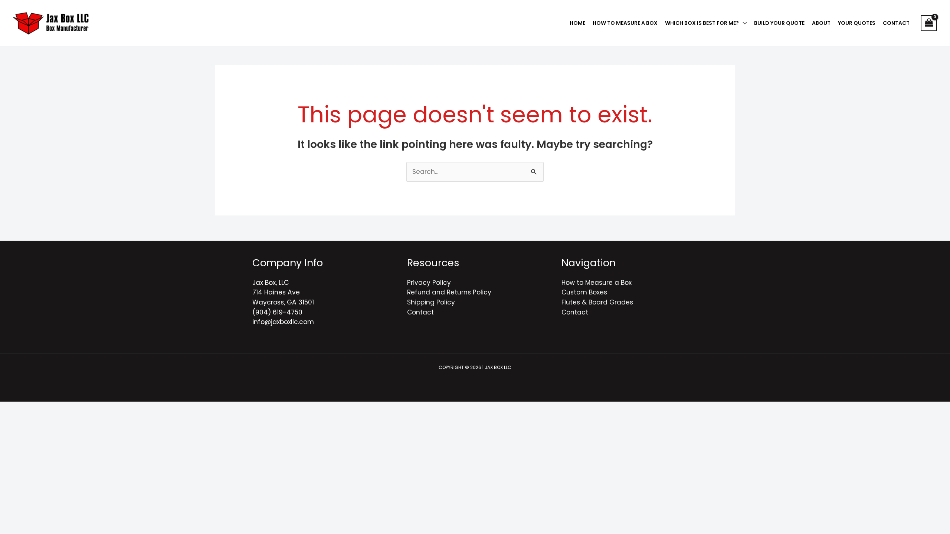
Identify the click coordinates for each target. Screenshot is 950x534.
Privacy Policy (429, 282)
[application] (743, 23)
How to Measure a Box (596, 282)
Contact (420, 312)
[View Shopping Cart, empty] (929, 23)
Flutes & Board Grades (597, 302)
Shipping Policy (431, 302)
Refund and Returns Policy (449, 292)
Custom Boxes (584, 292)
